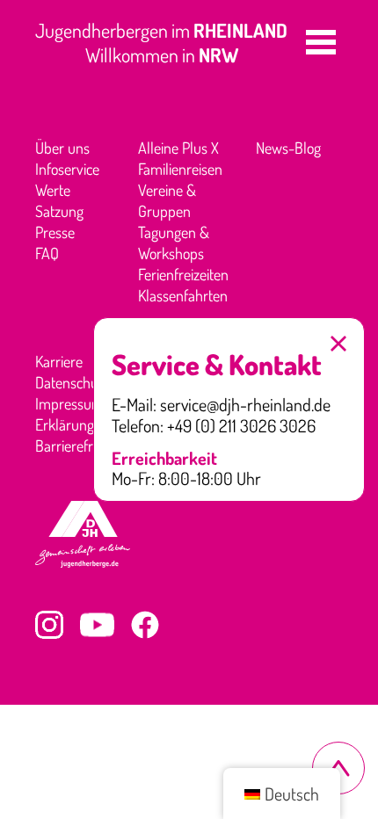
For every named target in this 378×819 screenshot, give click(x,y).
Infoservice (67, 168)
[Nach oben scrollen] (338, 768)
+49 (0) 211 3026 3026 (241, 426)
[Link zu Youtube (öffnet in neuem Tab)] (97, 625)
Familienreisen (180, 168)
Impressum (69, 403)
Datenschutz (72, 382)
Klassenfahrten (183, 295)
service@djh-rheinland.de (245, 405)
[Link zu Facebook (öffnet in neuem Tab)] (145, 625)
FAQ (47, 253)
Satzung (59, 211)
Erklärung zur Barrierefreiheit (80, 435)
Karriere (59, 361)
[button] (321, 42)
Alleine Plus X (178, 147)
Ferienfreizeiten (183, 274)
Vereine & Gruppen (167, 200)
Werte (52, 189)
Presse (55, 232)
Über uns (62, 147)
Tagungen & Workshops (173, 242)
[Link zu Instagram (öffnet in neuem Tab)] (49, 625)
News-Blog (288, 147)
